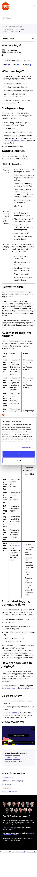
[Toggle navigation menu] (34, 6)
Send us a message (9, 828)
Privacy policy (31, 852)
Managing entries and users (14, 29)
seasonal (14, 713)
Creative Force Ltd (17, 852)
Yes (8, 757)
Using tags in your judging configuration (17, 688)
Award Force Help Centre (12, 27)
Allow (19, 454)
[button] (18, 38)
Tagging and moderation (13, 31)
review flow (14, 546)
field (28, 626)
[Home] (5, 6)
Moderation (6, 784)
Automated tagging (9, 791)
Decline (18, 460)
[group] (18, 39)
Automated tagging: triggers (15, 141)
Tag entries (6, 788)
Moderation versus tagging (12, 781)
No (16, 757)
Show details (26, 447)
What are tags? (8, 777)
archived (13, 403)
